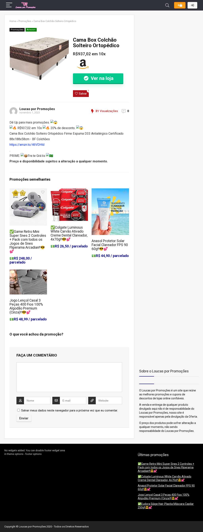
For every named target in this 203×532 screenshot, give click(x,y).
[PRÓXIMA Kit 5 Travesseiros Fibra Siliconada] (199, 522)
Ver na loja (101, 78)
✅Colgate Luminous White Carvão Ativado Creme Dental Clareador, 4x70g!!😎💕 (69, 233)
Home (13, 21)
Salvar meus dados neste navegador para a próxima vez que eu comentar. (69, 410)
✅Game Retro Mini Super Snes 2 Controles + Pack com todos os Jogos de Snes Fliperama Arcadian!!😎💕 (28, 241)
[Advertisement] (164, 39)
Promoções (24, 21)
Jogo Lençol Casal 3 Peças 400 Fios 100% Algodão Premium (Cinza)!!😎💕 (26, 306)
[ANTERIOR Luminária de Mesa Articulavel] (4, 522)
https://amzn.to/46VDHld (27, 145)
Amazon (31, 29)
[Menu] (9, 5)
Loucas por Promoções (37, 109)
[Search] (167, 5)
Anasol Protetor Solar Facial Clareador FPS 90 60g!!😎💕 (110, 245)
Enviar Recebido (180, 5)
